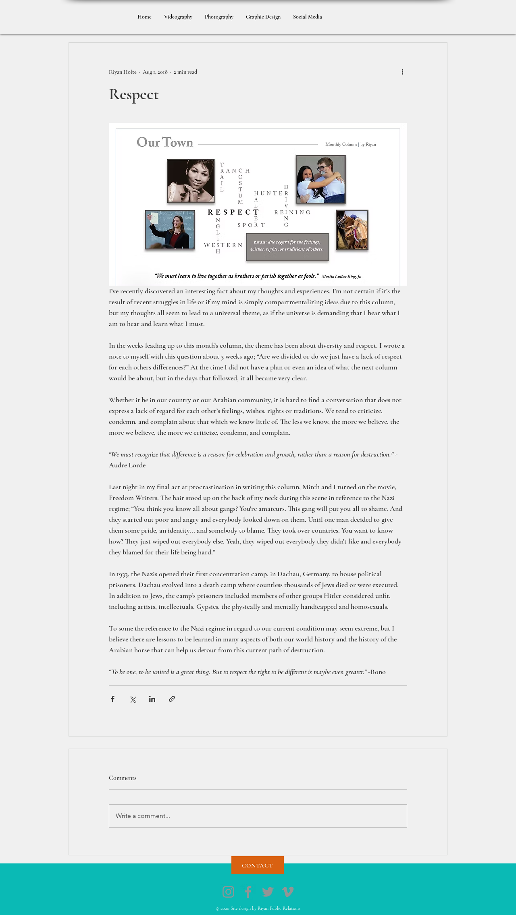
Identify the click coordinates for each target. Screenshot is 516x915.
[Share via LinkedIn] (152, 699)
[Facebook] (248, 892)
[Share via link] (172, 699)
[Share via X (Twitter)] (132, 699)
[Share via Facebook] (113, 699)
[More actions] (402, 72)
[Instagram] (228, 892)
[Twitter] (268, 892)
